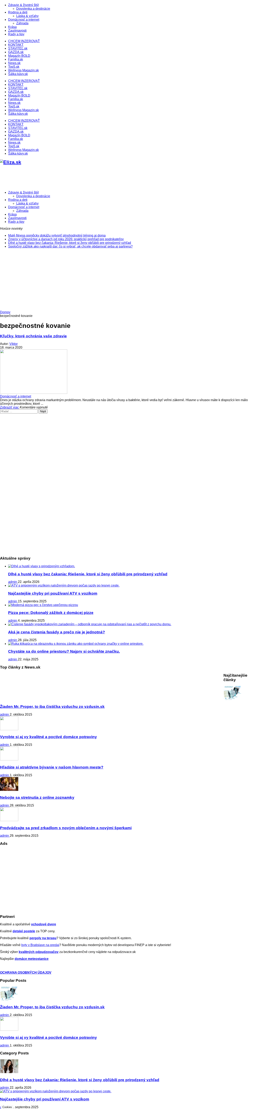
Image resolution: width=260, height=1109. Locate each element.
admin (13, 582)
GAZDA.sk (16, 52)
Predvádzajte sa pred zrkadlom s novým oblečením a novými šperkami (66, 828)
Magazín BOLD (19, 55)
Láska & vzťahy (27, 16)
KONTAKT (16, 44)
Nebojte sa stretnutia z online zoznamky (37, 797)
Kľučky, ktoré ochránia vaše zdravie (33, 336)
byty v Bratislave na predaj (40, 945)
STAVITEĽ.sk (17, 48)
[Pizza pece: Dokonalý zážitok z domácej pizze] (43, 605)
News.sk (14, 63)
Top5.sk (13, 66)
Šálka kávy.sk (18, 74)
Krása (12, 27)
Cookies (7, 1107)
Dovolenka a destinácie (33, 8)
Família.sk (15, 59)
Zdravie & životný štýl (23, 5)
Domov (5, 312)
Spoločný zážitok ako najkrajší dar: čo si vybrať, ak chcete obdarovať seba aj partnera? (70, 246)
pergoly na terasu (42, 938)
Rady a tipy (16, 34)
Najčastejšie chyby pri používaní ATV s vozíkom (52, 593)
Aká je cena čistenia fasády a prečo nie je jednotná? (56, 632)
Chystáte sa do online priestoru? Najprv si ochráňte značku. (64, 651)
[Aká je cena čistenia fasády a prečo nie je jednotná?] (89, 624)
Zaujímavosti (17, 30)
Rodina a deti (17, 12)
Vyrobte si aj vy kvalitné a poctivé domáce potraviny (48, 737)
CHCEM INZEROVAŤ (24, 41)
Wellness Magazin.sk (23, 70)
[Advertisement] (130, 280)
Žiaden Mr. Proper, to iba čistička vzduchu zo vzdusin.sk (52, 706)
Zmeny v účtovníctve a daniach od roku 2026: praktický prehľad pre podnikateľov (66, 239)
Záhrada (22, 23)
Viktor (13, 344)
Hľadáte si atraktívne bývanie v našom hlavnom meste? (51, 767)
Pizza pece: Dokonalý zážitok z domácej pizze (50, 612)
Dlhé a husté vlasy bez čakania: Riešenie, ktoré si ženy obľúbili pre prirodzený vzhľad (69, 242)
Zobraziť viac (9, 407)
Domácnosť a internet (23, 19)
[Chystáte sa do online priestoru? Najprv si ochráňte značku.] (75, 643)
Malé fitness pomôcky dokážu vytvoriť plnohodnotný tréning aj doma (57, 235)
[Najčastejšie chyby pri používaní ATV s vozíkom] (63, 585)
